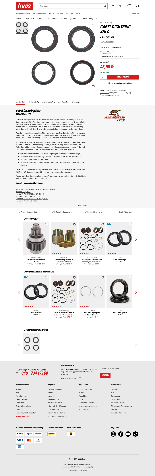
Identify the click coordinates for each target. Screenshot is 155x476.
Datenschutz (115, 396)
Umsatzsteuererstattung (88, 406)
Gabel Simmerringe (119, 260)
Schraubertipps (53, 399)
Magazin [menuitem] (69, 14)
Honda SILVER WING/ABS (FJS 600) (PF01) (32, 199)
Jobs (81, 399)
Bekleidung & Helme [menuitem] (23, 14)
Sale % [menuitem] (51, 14)
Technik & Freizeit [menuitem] (39, 14)
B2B (17, 393)
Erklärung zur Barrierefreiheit (121, 406)
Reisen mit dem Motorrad (56, 406)
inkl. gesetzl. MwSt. (112, 90)
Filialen (81, 393)
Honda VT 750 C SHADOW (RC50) (28, 196)
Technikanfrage (21, 396)
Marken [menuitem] (60, 14)
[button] (105, 6)
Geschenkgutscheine (23, 406)
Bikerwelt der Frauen (55, 389)
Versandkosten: (104, 93)
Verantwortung (84, 410)
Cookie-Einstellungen (118, 413)
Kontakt (19, 389)
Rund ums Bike (53, 410)
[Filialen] (113, 5)
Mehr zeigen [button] (81, 205)
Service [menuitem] (78, 14)
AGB (112, 393)
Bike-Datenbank (22, 399)
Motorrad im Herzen (54, 403)
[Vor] (136, 239)
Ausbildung (83, 396)
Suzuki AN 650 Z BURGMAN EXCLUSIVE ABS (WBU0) (35, 189)
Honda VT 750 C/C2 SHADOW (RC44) (30, 194)
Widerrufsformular (117, 403)
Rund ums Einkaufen (87, 403)
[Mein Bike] (121, 5)
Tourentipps (51, 393)
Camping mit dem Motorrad (57, 416)
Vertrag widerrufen (23, 416)
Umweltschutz (116, 410)
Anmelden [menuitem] (135, 14)
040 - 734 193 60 (34, 373)
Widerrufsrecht (116, 399)
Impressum (115, 389)
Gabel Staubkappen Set (119, 313)
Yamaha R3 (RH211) (23, 192)
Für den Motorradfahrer (56, 413)
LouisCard (19, 410)
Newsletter (20, 403)
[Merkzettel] (129, 5)
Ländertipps (51, 396)
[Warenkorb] (137, 5)
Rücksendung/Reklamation (26, 413)
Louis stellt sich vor (86, 389)
